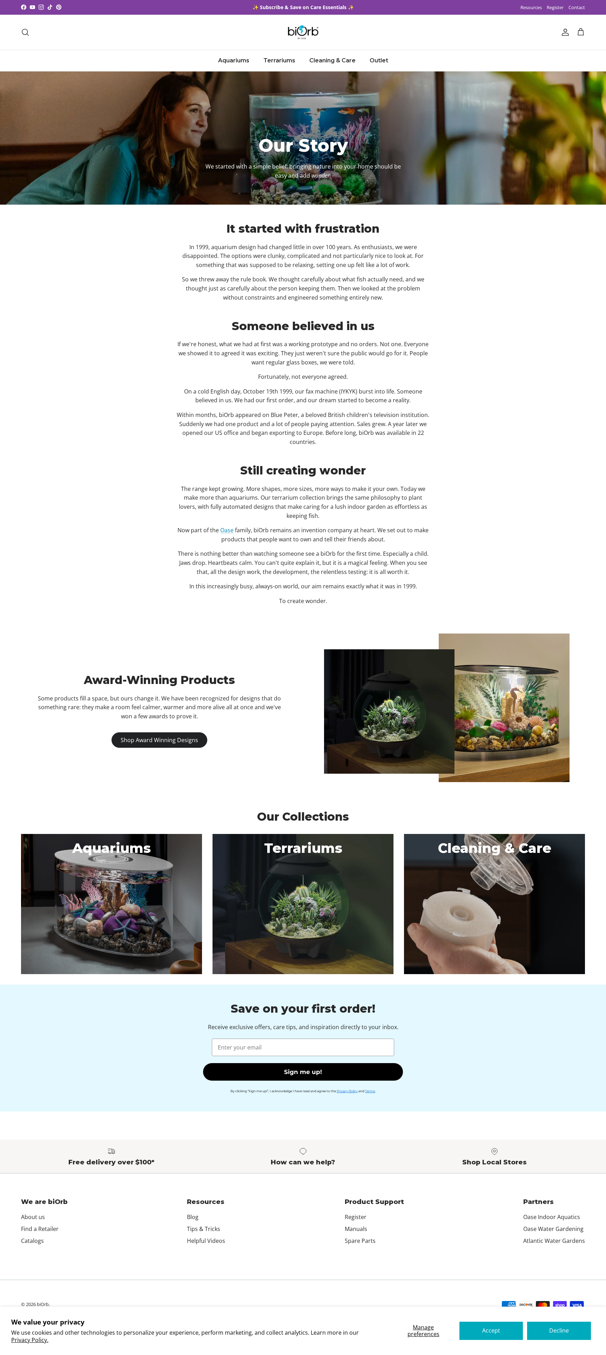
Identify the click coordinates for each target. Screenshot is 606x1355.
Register (555, 7)
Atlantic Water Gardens (554, 1241)
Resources (531, 7)
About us (33, 1217)
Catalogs (32, 1241)
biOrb (43, 1304)
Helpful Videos (206, 1241)
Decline (559, 1330)
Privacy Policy (347, 1091)
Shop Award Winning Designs (159, 740)
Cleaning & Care (332, 60)
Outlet (379, 60)
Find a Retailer (40, 1229)
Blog (192, 1217)
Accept (491, 1330)
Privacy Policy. (29, 1340)
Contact (576, 7)
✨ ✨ (303, 7)
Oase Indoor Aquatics (551, 1217)
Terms (370, 1091)
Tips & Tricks (203, 1229)
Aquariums (233, 60)
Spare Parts (360, 1241)
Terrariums (279, 60)
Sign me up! (303, 1071)
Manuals (356, 1229)
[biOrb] (303, 32)
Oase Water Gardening (553, 1229)
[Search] (25, 32)
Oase (227, 530)
